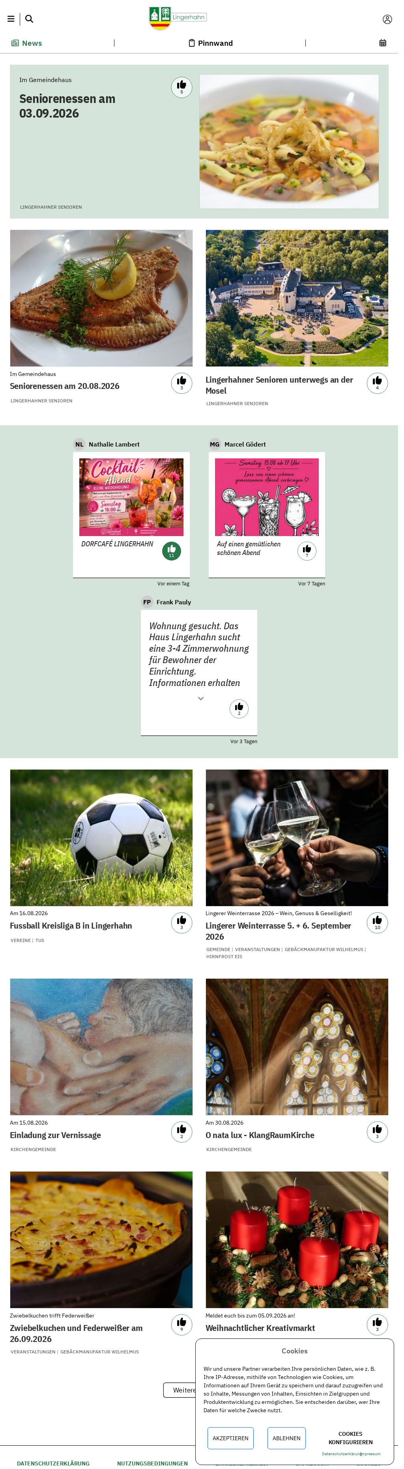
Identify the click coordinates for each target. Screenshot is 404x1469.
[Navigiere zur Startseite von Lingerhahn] (199, 19)
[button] (11, 19)
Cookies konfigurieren (351, 1438)
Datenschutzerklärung (53, 1463)
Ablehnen (287, 1438)
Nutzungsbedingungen (152, 1463)
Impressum (370, 1453)
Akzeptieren (231, 1438)
